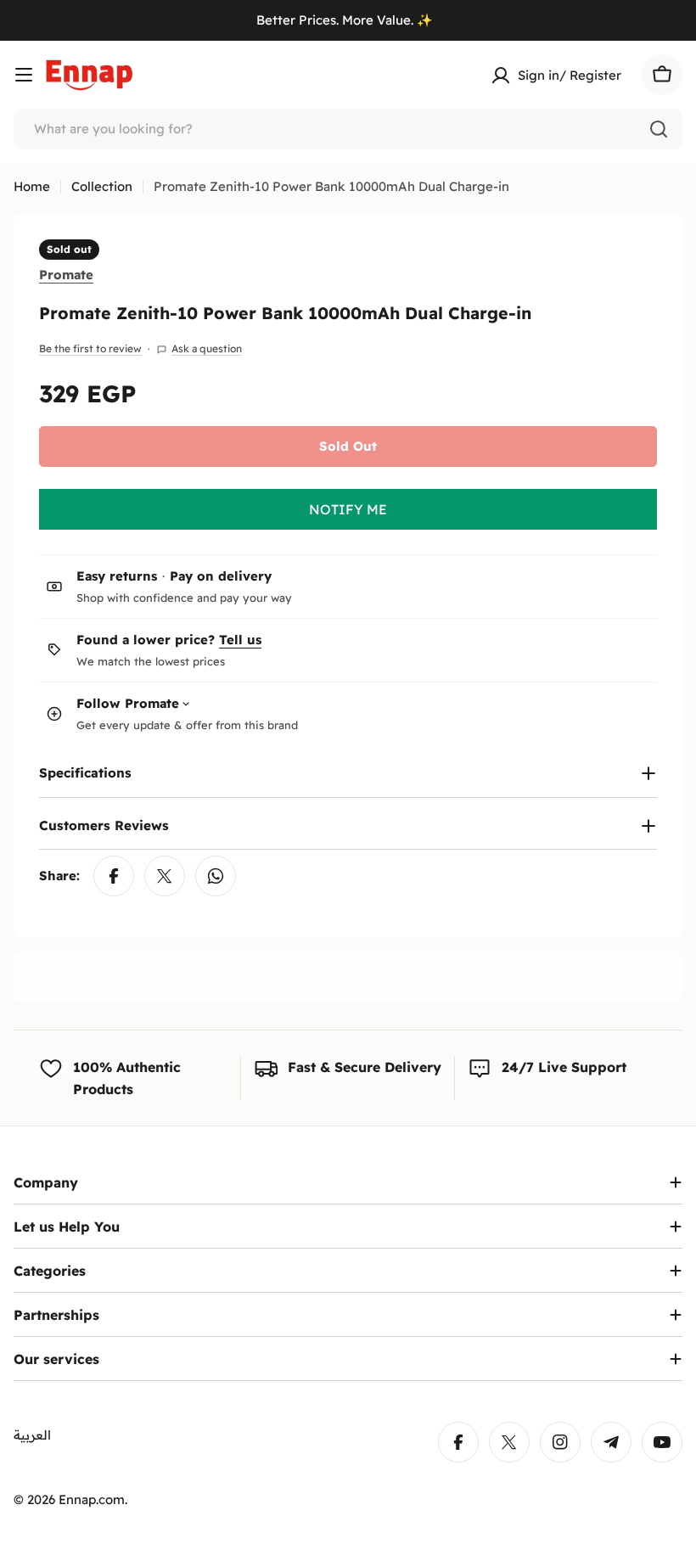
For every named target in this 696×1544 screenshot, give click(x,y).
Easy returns (116, 576)
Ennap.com (92, 1499)
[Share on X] (164, 876)
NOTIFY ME (348, 509)
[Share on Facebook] (113, 876)
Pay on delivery (221, 576)
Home (32, 186)
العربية (32, 1435)
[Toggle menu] (24, 75)
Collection (101, 186)
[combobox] (348, 129)
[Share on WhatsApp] (215, 876)
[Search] (658, 129)
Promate (66, 275)
